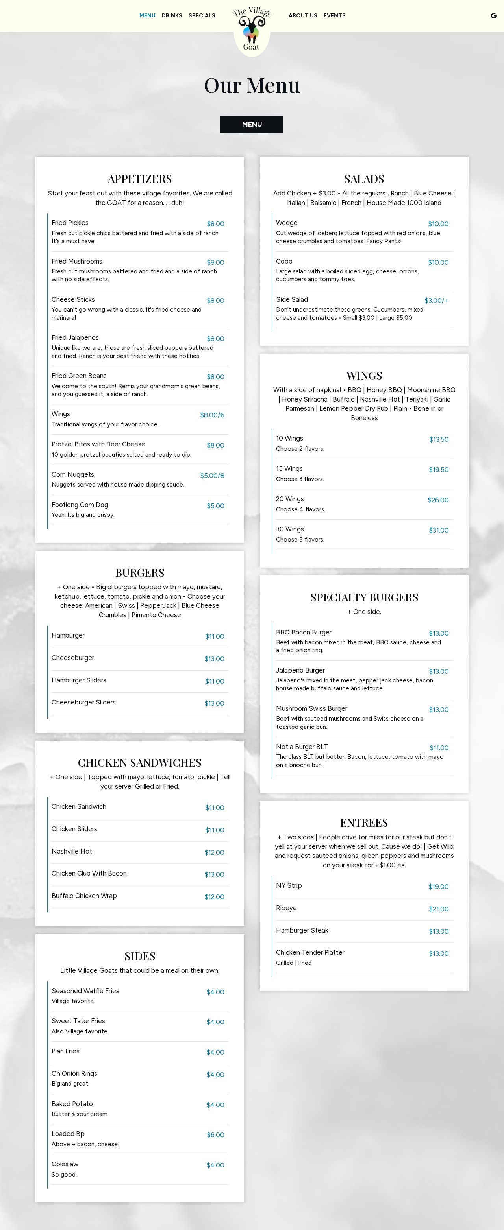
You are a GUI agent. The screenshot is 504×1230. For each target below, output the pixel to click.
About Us (303, 15)
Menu (147, 15)
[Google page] (493, 15)
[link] (252, 30)
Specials (202, 15)
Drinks (172, 15)
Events (335, 15)
